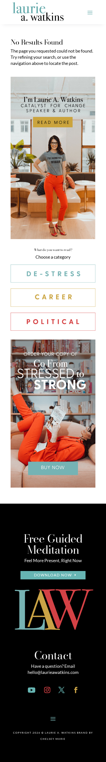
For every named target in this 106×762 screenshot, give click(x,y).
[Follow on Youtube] (31, 690)
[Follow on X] (61, 690)
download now (53, 575)
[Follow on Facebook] (76, 690)
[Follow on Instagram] (47, 690)
